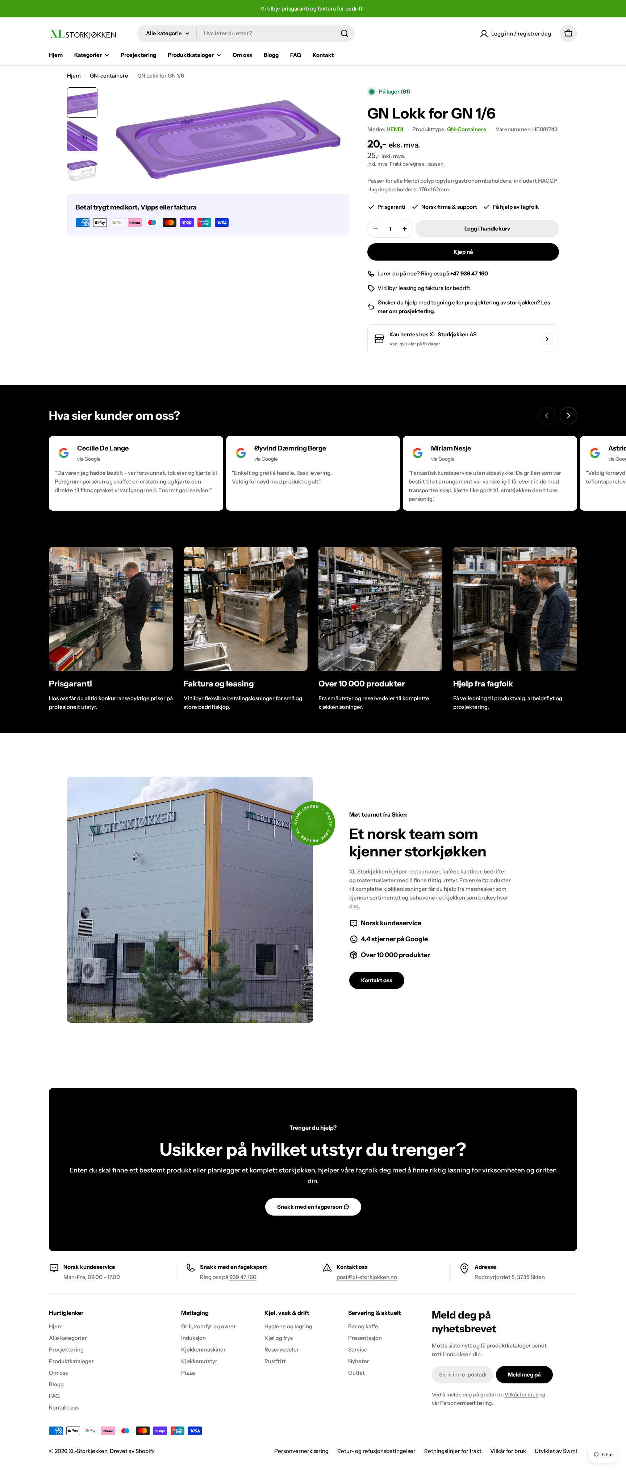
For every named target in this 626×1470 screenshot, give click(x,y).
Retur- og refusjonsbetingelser (376, 1451)
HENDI (395, 129)
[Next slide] (568, 415)
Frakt (395, 164)
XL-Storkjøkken (87, 1451)
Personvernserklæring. (466, 1403)
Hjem (74, 75)
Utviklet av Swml (556, 1451)
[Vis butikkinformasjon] (547, 339)
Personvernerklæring (301, 1451)
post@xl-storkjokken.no (367, 1277)
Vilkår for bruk (521, 1394)
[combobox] (246, 33)
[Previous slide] (546, 415)
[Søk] (344, 33)
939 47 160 (242, 1277)
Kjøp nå (463, 251)
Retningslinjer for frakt (452, 1451)
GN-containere (109, 75)
